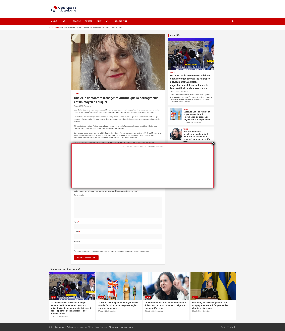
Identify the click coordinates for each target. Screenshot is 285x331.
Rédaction (87, 106)
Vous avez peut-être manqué (65, 269)
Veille (65, 21)
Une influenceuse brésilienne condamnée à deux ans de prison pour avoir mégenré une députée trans (196, 136)
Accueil (54, 21)
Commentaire (79, 195)
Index (99, 21)
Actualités (175, 35)
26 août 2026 (149, 311)
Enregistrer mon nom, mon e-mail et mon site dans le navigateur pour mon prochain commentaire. (113, 251)
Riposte (88, 21)
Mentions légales (127, 327)
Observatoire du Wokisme (64, 327)
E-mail (77, 232)
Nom (76, 222)
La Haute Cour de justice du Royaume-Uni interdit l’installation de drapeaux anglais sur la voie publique (197, 115)
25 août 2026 (196, 311)
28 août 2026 (174, 91)
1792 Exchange (113, 327)
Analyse (77, 21)
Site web (77, 242)
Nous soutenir (120, 21)
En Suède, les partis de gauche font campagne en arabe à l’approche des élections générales (210, 305)
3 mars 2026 (78, 106)
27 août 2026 (188, 122)
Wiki (107, 21)
